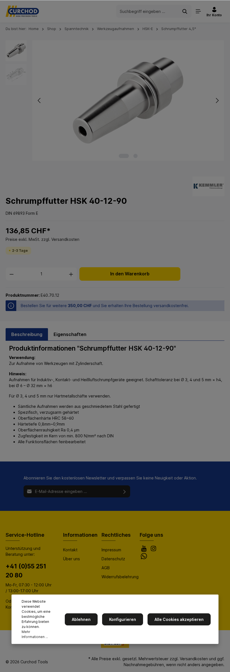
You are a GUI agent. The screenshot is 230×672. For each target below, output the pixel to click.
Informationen (80, 535)
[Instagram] (153, 550)
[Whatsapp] (144, 557)
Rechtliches (116, 535)
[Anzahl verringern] (11, 274)
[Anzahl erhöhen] (71, 274)
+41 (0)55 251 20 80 (26, 571)
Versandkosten (194, 658)
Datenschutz (113, 558)
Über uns (71, 558)
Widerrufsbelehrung (120, 576)
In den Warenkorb (130, 273)
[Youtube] (144, 550)
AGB (106, 567)
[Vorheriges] (39, 100)
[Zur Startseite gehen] (22, 11)
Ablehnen (81, 619)
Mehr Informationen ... (35, 634)
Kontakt (70, 549)
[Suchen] (185, 11)
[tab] (27, 334)
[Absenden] (124, 491)
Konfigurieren (122, 619)
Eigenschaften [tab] (70, 334)
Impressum (111, 549)
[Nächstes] (217, 100)
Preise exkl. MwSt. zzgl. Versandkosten (42, 239)
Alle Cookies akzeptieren (179, 619)
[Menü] (198, 11)
